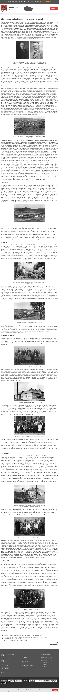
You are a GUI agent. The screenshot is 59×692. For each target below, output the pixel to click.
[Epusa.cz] (32, 681)
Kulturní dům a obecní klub (47, 659)
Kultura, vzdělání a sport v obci (9, 14)
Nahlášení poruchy (46, 1)
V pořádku (55, 690)
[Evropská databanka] (25, 681)
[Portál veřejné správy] (4, 681)
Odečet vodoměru (35, 1)
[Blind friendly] (4, 684)
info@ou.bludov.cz (5, 668)
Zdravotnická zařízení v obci (47, 660)
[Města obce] (46, 681)
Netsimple (43, 688)
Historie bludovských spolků (32, 14)
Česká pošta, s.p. (45, 662)
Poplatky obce (44, 666)
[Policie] (11, 681)
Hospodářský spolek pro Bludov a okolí (46, 14)
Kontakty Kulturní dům (24, 1)
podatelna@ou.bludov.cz (6, 665)
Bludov (13, 7)
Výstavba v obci (44, 664)
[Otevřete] (18, 681)
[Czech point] (53, 681)
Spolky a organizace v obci (20, 14)
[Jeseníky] (39, 681)
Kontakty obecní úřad (12, 1)
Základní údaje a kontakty (46, 657)
